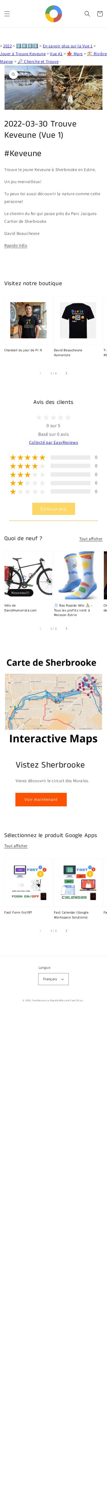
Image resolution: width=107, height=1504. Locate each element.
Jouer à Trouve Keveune (23, 53)
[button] (7, 13)
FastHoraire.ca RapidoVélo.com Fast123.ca (57, 1000)
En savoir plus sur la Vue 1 (68, 46)
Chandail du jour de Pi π (23, 350)
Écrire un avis (53, 509)
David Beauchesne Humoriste (68, 353)
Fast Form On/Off (18, 912)
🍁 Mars (75, 53)
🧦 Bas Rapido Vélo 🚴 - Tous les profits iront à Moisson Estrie (73, 610)
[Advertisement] (53, 1257)
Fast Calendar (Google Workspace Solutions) (71, 915)
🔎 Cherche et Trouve (37, 61)
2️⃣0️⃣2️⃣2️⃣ (27, 46)
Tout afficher (91, 538)
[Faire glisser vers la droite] (66, 373)
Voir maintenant (41, 799)
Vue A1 (56, 53)
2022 (7, 46)
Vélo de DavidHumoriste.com (20, 608)
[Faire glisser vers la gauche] (41, 373)
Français (50, 979)
